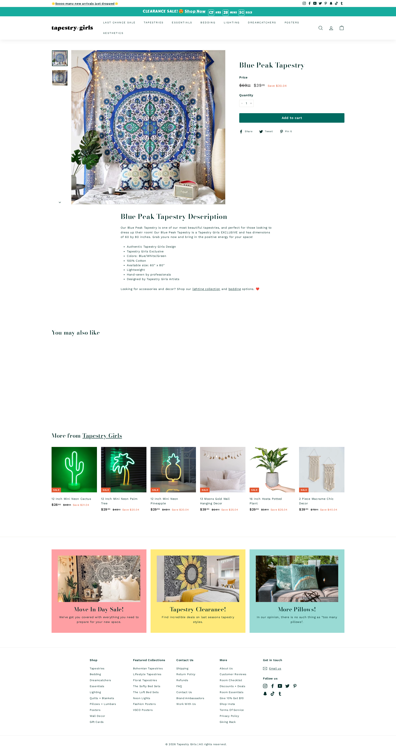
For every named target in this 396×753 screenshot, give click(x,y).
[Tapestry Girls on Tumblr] (280, 693)
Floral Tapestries (145, 680)
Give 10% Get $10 (232, 698)
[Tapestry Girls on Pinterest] (295, 686)
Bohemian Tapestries (148, 668)
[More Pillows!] (297, 579)
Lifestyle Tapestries (147, 674)
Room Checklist (231, 680)
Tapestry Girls (102, 435)
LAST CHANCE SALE (119, 22)
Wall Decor (97, 715)
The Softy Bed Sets (146, 686)
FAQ (179, 686)
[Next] (60, 201)
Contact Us (184, 692)
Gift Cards (97, 721)
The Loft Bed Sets (146, 692)
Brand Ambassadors (190, 698)
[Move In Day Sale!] (99, 579)
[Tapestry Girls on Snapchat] (265, 693)
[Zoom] (148, 127)
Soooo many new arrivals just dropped (85, 3)
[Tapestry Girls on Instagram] (265, 686)
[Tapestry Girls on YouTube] (280, 686)
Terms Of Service (232, 709)
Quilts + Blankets (102, 698)
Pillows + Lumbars (103, 703)
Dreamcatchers (262, 22)
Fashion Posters (144, 703)
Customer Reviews (233, 674)
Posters (292, 22)
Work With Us (186, 703)
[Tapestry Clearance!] (198, 579)
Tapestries (154, 22)
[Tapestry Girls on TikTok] (272, 693)
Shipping (182, 668)
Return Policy (186, 674)
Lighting (232, 22)
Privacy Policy (229, 715)
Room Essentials (232, 692)
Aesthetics (113, 33)
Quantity (246, 95)
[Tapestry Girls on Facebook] (272, 686)
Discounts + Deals (232, 686)
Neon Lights (141, 698)
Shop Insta (227, 703)
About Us (226, 668)
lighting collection (206, 289)
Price (243, 77)
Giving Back (228, 721)
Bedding (208, 22)
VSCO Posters (143, 709)
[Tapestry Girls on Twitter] (287, 686)
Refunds (182, 680)
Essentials (182, 22)
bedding (235, 289)
